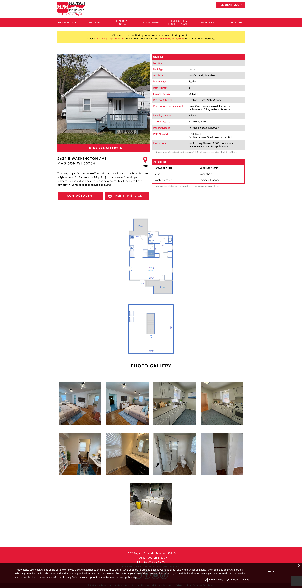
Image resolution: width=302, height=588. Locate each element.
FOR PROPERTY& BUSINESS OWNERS (179, 22)
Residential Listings (172, 38)
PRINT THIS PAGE (127, 195)
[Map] (145, 162)
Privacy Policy (70, 577)
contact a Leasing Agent (111, 38)
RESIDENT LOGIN (231, 5)
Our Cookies (216, 579)
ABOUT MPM (207, 23)
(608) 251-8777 (157, 558)
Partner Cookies (240, 579)
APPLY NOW (95, 23)
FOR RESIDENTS (151, 23)
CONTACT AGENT (80, 195)
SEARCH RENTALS (67, 23)
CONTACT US (235, 23)
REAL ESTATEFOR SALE (123, 22)
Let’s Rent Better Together (71, 14)
